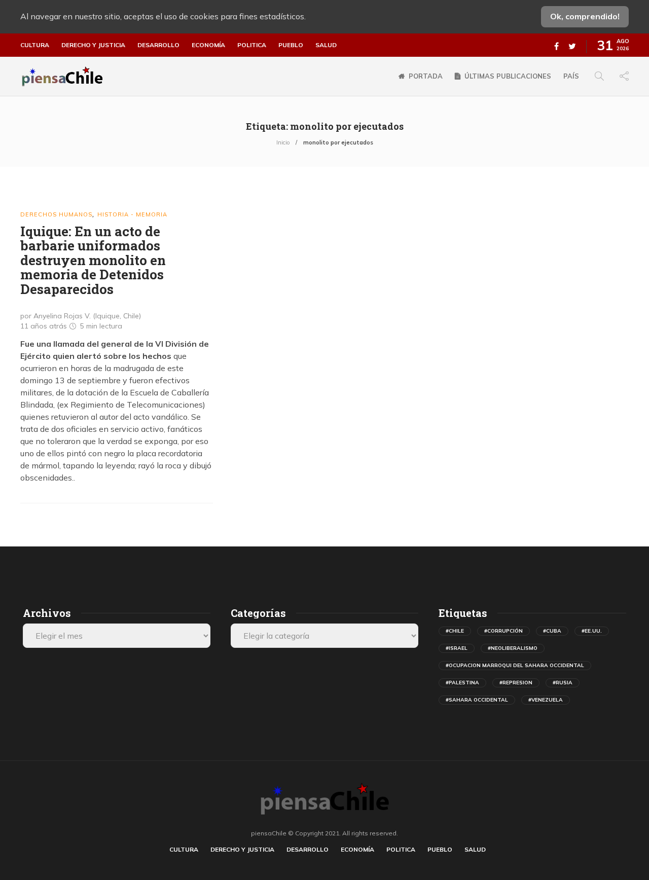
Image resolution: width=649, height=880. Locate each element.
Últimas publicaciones (507, 76)
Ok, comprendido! (585, 16)
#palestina (462, 682)
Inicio (283, 142)
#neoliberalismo (512, 648)
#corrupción (503, 631)
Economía (208, 45)
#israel (456, 648)
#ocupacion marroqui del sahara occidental (515, 665)
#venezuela (545, 699)
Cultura (34, 45)
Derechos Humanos (56, 214)
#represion (515, 682)
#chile (455, 631)
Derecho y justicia (93, 45)
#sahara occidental (477, 699)
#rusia (562, 682)
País (571, 76)
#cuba (552, 631)
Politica (251, 45)
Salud (326, 45)
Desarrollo (158, 45)
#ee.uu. (592, 631)
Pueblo (290, 45)
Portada (426, 76)
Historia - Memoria (132, 214)
